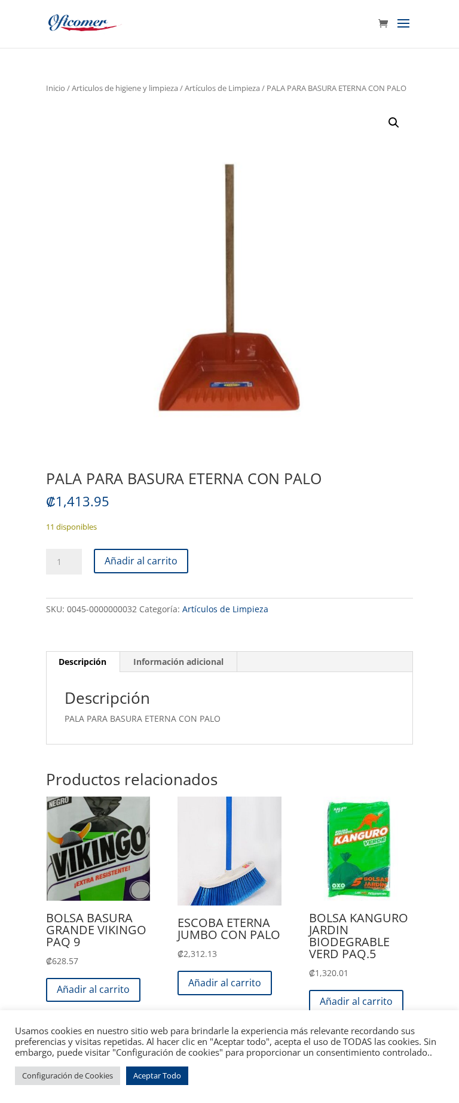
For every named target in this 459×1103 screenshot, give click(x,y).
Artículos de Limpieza (222, 88)
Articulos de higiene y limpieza (125, 88)
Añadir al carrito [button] (93, 989)
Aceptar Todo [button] (157, 1075)
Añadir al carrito (141, 560)
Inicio (55, 88)
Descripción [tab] (82, 661)
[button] (394, 122)
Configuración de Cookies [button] (67, 1075)
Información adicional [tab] (178, 661)
